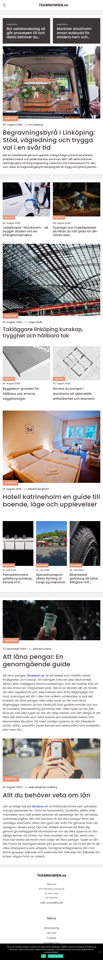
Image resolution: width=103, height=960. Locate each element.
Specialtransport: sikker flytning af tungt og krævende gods (51, 578)
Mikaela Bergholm (38, 489)
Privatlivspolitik (55, 956)
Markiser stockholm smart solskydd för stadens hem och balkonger (74, 33)
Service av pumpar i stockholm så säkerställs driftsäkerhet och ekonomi (73, 393)
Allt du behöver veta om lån (46, 795)
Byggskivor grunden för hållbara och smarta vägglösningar (21, 393)
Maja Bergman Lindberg (43, 787)
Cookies (51, 938)
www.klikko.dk (55, 902)
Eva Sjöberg (36, 124)
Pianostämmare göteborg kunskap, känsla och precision (17, 578)
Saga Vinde (35, 322)
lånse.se (38, 806)
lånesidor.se (35, 675)
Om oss (51, 933)
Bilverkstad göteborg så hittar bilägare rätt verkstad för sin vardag (84, 578)
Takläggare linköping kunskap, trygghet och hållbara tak (43, 332)
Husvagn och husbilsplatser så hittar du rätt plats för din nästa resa (75, 231)
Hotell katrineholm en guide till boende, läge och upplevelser (51, 500)
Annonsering (51, 928)
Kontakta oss (51, 943)
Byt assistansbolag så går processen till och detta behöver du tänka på (26, 33)
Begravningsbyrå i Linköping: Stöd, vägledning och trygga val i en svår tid (49, 140)
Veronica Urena (42, 649)
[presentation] (97, 451)
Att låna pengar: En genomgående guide (36, 660)
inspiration (12, 24)
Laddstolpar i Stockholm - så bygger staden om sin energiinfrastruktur (25, 231)
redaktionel (11, 640)
